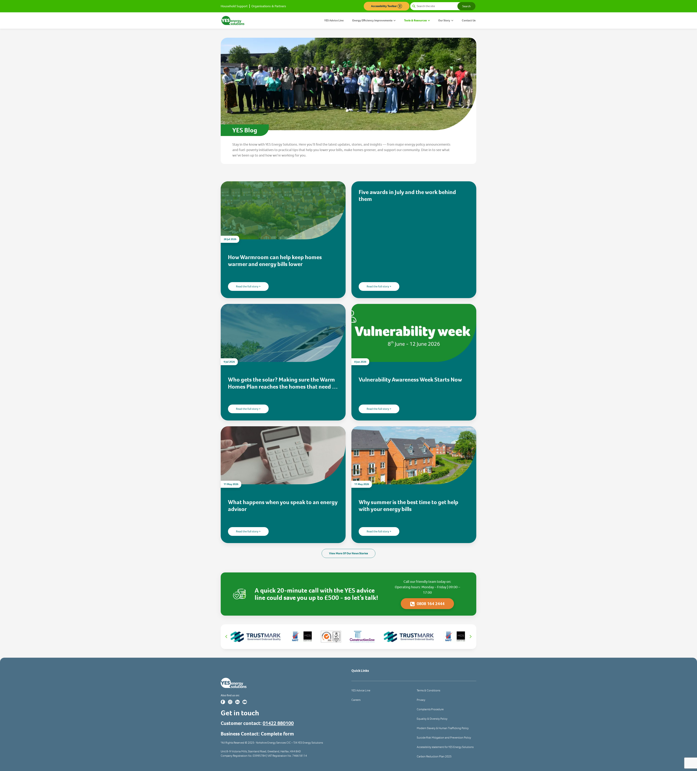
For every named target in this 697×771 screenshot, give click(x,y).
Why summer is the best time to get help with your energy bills (408, 506)
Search (466, 6)
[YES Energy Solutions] (232, 20)
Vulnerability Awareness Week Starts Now (410, 379)
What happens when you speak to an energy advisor (282, 506)
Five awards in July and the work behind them (407, 196)
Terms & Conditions (428, 690)
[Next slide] (470, 637)
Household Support (234, 6)
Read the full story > (248, 286)
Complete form (277, 733)
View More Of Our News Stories (348, 553)
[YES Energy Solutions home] (283, 683)
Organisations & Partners (268, 6)
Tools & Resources (415, 20)
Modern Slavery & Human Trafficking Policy (443, 728)
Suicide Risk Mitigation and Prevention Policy (444, 737)
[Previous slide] (226, 637)
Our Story (444, 20)
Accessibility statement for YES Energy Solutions (445, 747)
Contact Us (469, 20)
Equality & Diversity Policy (432, 719)
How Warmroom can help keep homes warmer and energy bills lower (275, 261)
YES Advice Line (334, 20)
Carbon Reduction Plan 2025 (434, 756)
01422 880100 (278, 723)
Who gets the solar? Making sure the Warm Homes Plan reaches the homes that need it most (282, 383)
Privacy (421, 700)
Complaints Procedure (430, 709)
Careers (355, 700)
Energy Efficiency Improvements (372, 20)
